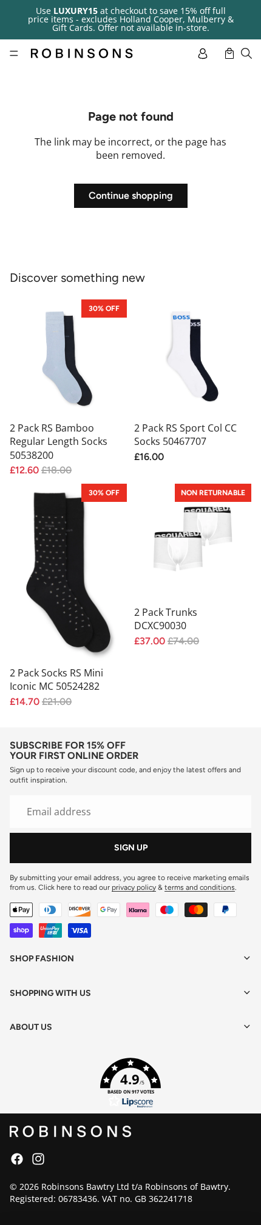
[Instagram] (38, 1159)
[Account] (202, 53)
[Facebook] (17, 1159)
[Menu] (14, 53)
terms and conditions (199, 887)
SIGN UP (130, 848)
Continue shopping (131, 195)
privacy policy (134, 887)
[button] (130, 1083)
